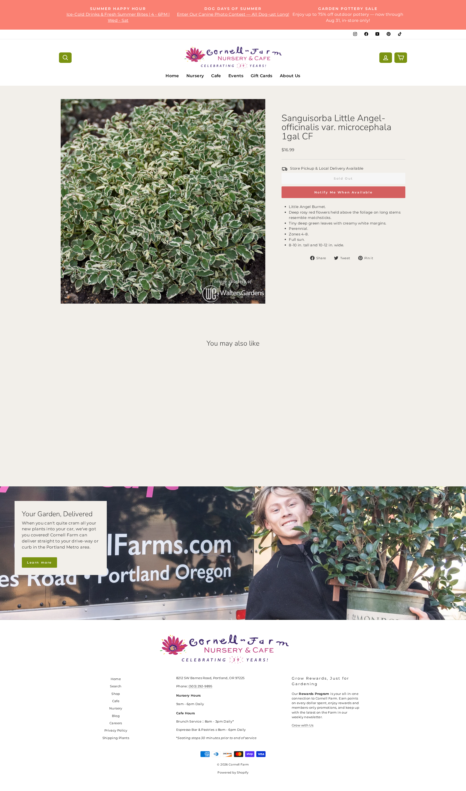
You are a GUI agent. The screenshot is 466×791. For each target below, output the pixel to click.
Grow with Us (303, 725)
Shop (115, 694)
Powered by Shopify (233, 772)
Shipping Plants (115, 738)
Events (235, 75)
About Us (290, 75)
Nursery (195, 75)
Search (115, 686)
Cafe (216, 75)
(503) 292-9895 (200, 686)
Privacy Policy (115, 730)
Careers (115, 723)
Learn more (39, 562)
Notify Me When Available (343, 192)
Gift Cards (262, 75)
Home (172, 75)
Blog (116, 716)
